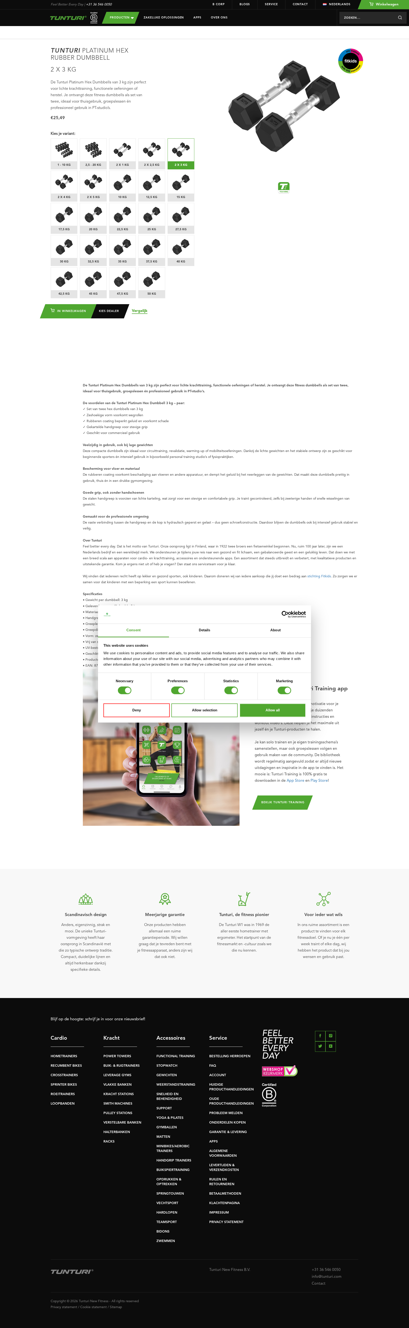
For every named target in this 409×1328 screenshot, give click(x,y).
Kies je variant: (63, 134)
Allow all (273, 710)
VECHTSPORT (167, 1203)
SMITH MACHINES (117, 1103)
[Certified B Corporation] (310, 1095)
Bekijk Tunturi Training (282, 802)
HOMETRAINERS (64, 1056)
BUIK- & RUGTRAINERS (121, 1065)
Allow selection (204, 710)
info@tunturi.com (327, 1277)
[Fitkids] (350, 61)
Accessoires (170, 1038)
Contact (300, 4)
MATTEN (163, 1136)
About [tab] (275, 630)
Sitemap (116, 1307)
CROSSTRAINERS (64, 1075)
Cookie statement (93, 1307)
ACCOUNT (217, 1075)
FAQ (212, 1065)
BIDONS (162, 1231)
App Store (295, 781)
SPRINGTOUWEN (170, 1193)
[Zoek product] (400, 18)
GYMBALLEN (166, 1127)
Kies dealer (109, 311)
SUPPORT (164, 1108)
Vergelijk (139, 311)
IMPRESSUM (219, 1212)
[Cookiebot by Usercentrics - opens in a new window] (285, 614)
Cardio (59, 1038)
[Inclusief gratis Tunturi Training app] (161, 747)
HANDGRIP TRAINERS (173, 1160)
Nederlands (340, 4)
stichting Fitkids (319, 576)
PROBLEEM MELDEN (226, 1113)
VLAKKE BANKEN (117, 1084)
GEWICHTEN (166, 1075)
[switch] (178, 690)
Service (271, 4)
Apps (197, 17)
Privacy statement (64, 1307)
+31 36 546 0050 (99, 4)
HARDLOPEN (166, 1212)
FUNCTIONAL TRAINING (175, 1056)
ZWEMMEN (165, 1241)
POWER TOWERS (117, 1056)
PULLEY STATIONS (117, 1113)
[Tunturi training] (284, 188)
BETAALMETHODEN (225, 1193)
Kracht (111, 1038)
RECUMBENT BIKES (66, 1065)
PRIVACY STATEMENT (226, 1222)
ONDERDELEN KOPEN (227, 1122)
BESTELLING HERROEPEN (229, 1056)
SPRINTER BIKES (64, 1084)
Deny (136, 710)
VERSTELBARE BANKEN (122, 1122)
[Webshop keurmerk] (310, 1071)
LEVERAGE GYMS (117, 1075)
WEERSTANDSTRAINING (175, 1084)
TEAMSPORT (166, 1222)
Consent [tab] (133, 630)
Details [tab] (204, 630)
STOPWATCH (166, 1065)
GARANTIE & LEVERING (228, 1132)
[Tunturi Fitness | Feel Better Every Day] (71, 18)
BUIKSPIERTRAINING (173, 1170)
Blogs (245, 4)
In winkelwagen (71, 311)
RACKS (109, 1141)
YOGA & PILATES (169, 1118)
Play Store (319, 781)
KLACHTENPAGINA (224, 1203)
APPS (213, 1141)
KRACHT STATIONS (118, 1094)
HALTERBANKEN (116, 1132)
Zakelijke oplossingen (164, 17)
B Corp (218, 4)
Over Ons (219, 17)
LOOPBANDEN (63, 1103)
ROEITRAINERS (63, 1094)
